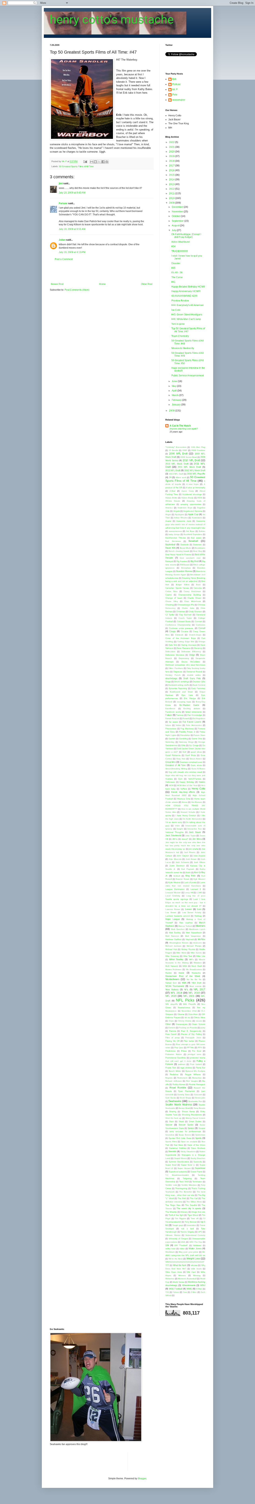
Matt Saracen (172, 936)
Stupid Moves (180, 1158)
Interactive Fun (194, 829)
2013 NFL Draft (176, 474)
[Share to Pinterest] (107, 162)
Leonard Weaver (173, 892)
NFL (186, 989)
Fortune (63, 203)
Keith (188, 872)
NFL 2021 (189, 996)
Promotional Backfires (175, 1058)
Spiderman (200, 1135)
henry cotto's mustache (112, 19)
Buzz (198, 584)
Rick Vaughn (192, 1081)
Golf (184, 752)
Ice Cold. (176, 310)
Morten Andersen (173, 969)
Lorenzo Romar (172, 909)
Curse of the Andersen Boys (180, 638)
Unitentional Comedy (195, 1235)
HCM (171, 785)
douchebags (171, 678)
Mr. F (175, 89)
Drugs (168, 681)
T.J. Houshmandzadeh (177, 1175)
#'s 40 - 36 (176, 272)
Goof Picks (190, 755)
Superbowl (200, 1168)
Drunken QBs (199, 681)
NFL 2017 (199, 989)
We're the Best (175, 1259)
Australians (197, 518)
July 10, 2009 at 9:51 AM (72, 229)
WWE (189, 1288)
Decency (198, 648)
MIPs (191, 959)
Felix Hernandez (194, 725)
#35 (173, 268)
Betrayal (169, 561)
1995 (184, 450)
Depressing (184, 658)
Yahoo (176, 1292)
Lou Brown (170, 912)
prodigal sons (194, 1054)
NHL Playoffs (189, 1004)
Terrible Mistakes (189, 1185)
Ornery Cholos (185, 1021)
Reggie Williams (193, 1074)
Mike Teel (187, 956)
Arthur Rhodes (181, 518)
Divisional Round (194, 672)
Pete (174, 94)
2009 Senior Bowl (188, 457)
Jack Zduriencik (173, 835)
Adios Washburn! (180, 241)
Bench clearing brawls (179, 551)
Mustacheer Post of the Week (182, 976)
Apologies (179, 514)
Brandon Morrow (184, 571)
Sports (198, 1138)
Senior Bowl (184, 1108)
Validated (197, 1245)
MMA (184, 966)
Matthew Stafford (173, 939)
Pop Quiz (178, 1047)
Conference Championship (178, 625)
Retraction (197, 1078)
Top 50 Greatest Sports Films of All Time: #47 (188, 330)
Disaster (175, 263)
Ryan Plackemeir (186, 1091)
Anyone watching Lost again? (184, 428)
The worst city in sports (189, 1208)
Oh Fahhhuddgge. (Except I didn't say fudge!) (186, 235)
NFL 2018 (176, 992)
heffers (183, 789)
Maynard (190, 939)
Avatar (168, 521)
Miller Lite (200, 956)
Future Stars (199, 735)
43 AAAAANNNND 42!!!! (184, 295)
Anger (168, 514)
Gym (180, 779)
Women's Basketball (187, 1279)
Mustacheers (172, 979)
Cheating (169, 605)
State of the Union (196, 1145)
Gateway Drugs (186, 742)
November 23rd (188, 1011)
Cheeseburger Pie (185, 605)
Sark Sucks (170, 1098)
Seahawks (174, 1101)
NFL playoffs (171, 1004)
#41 (173, 281)
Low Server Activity (191, 912)
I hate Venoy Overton (185, 815)
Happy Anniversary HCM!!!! (185, 291)
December (178, 207)
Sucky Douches (198, 1158)
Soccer (168, 1125)
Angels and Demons (192, 511)
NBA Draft (196, 983)
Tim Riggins (180, 1218)
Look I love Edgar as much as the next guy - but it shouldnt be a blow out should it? (185, 902)
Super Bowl (171, 1165)
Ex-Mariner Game (189, 705)
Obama (181, 1014)
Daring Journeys (188, 645)
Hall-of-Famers (194, 779)
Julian (62, 239)
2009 (172, 202)
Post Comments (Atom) (77, 289)
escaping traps (184, 702)
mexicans (197, 943)
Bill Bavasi (185, 565)
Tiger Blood (192, 1215)
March (175, 395)
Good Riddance (172, 755)
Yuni (185, 1292)
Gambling (183, 738)
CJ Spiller (170, 615)
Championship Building (189, 595)
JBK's (174, 839)
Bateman (197, 544)
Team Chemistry (180, 336)
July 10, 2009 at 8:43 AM (72, 192)
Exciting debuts (191, 708)
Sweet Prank (196, 1172)
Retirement (182, 1078)
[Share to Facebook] (103, 162)
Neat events (195, 986)
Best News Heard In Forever (178, 554)
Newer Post (57, 284)
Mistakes (198, 963)
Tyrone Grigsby (187, 1232)
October (176, 216)
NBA (184, 982)
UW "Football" (181, 1245)
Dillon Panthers (176, 668)
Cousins (184, 631)
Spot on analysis (189, 1141)
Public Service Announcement (187, 375)
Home (102, 284)
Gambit (172, 738)
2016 (172, 170)
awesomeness (175, 531)
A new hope (192, 484)
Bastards (184, 544)
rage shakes (186, 1068)
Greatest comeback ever (191, 762)
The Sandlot (191, 1205)
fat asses (173, 722)
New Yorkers (172, 989)
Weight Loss (193, 1258)
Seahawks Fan (195, 1101)
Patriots (172, 1031)
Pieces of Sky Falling (191, 1034)
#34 (173, 246)
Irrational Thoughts (174, 832)
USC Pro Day (195, 1242)
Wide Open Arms (173, 1272)
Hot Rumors (196, 802)
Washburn (170, 1252)
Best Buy (197, 551)
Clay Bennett (185, 615)
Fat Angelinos (199, 718)
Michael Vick (171, 949)
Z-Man (194, 1292)
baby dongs (174, 534)
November (178, 211)
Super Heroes (184, 1168)
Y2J (167, 1292)
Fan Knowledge (194, 715)
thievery (184, 1212)
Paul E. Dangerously (191, 1031)
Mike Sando (196, 953)
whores (194, 1265)
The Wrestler (171, 1212)
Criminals (179, 635)
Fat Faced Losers (192, 722)
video (181, 1248)
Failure (168, 715)
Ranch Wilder (175, 1071)
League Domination (175, 889)
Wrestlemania (188, 1285)
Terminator (197, 1181)
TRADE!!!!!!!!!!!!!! (179, 251)
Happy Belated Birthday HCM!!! (188, 286)
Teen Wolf (183, 1181)
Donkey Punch (172, 675)
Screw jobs (200, 1098)
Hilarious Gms (183, 799)
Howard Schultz (187, 812)
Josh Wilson (199, 862)
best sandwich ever (190, 558)
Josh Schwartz (182, 862)
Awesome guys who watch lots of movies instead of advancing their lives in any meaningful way (185, 524)
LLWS (199, 892)
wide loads (196, 1269)
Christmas (180, 611)
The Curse (177, 277)
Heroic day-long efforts (183, 792)
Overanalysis (181, 1024)
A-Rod (172, 491)
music (181, 973)
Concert (198, 621)
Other (168, 1024)
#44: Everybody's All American (187, 305)
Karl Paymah (187, 869)
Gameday (169, 742)
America (169, 508)
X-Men (199, 1289)
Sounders (169, 1135)
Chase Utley (171, 601)
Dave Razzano (183, 648)
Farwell (186, 718)
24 (170, 477)
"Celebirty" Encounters (175, 447)
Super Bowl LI (188, 1165)
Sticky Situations (188, 1151)
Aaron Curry (187, 491)
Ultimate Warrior (172, 1235)
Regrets (169, 1078)
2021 (172, 147)
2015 (172, 175)
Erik (174, 79)
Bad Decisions (173, 541)
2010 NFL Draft (191, 460)
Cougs (172, 631)
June (175, 381)
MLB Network (171, 966)
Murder (168, 973)
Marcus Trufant (185, 926)
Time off (195, 1218)
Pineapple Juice (193, 1037)
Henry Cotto (198, 788)
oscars (199, 1021)
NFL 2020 (171, 996)
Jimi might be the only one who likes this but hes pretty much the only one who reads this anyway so (185, 845)
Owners (171, 1028)
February (177, 400)
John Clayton (183, 856)
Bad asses (196, 538)
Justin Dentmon (177, 866)
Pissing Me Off (172, 1041)
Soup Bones (185, 1135)
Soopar (201, 1128)
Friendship (185, 735)
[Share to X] (99, 162)
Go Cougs (194, 745)
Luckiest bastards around (177, 916)
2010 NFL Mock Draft (176, 464)
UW (167, 1245)
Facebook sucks (173, 712)
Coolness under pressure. (181, 628)
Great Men (170, 762)
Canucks (198, 588)
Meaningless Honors (179, 943)
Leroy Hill (188, 892)
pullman (181, 1064)
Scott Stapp (185, 1098)
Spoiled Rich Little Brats (180, 1138)
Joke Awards (199, 856)
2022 (172, 142)
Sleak (181, 1121)
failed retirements (193, 712)
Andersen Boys (185, 508)
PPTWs (190, 1047)
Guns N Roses (198, 769)
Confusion (200, 625)
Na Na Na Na (194, 979)
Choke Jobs (188, 608)
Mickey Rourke (188, 949)
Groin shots (196, 765)
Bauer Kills (170, 548)
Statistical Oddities (177, 1148)
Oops (171, 1021)
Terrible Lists (171, 1185)
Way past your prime (188, 1252)
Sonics (191, 1128)
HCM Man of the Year (187, 785)
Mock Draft (196, 966)
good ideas (196, 752)
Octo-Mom (193, 1014)
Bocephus (186, 568)
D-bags (202, 641)
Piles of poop (172, 1037)
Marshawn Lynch (197, 929)
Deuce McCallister (190, 662)
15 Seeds (173, 450)
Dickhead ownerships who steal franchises (185, 665)
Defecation (170, 651)
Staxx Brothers (198, 1148)
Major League (172, 919)
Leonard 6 (195, 889)
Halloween (170, 782)
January (176, 404)
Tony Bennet (191, 1222)
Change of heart (173, 598)
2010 (172, 198)
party (203, 1028)
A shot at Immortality (195, 487)
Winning (196, 1275)
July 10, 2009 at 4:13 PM (72, 252)
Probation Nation (173, 1054)
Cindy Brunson (195, 611)
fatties (178, 725)
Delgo (192, 655)
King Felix (190, 876)
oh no (187, 1017)
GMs (183, 745)
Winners (182, 1275)
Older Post (146, 284)
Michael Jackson (173, 946)
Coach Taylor (185, 618)
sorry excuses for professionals (185, 1131)
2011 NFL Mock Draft (189, 467)
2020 (172, 151)
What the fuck (180, 1265)
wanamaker (178, 99)
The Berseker (185, 1192)
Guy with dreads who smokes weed (185, 772)
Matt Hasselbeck (194, 932)
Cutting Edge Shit (185, 641)
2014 (172, 179)
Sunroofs (197, 1162)
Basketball (170, 544)
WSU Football (175, 1288)
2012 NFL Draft (172, 470)
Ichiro (177, 826)
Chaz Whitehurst (192, 601)
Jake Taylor (190, 835)
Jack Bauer (195, 832)
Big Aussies (182, 561)
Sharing (172, 1111)
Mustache (196, 973)
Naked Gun (171, 983)
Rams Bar (200, 1068)
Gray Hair (180, 759)
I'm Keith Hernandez (192, 819)
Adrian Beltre (171, 498)
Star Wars (178, 1145)
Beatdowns (200, 548)
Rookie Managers (197, 1084)
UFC (200, 1232)
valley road (170, 1248)
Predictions (170, 1051)
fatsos (168, 725)
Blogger (142, 1478)
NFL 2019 (194, 992)
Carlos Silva (171, 591)
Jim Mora (197, 839)
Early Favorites (198, 688)
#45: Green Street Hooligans (186, 314)
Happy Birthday (186, 782)
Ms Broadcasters (194, 969)
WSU (202, 1285)
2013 (172, 184)
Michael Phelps (194, 946)
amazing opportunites (190, 504)
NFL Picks (185, 1000)
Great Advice (196, 759)
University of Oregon (178, 1238)
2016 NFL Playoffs (196, 474)
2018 (172, 161)
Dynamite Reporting (178, 688)
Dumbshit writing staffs (178, 685)
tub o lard (187, 1229)
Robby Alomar (179, 1084)
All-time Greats (172, 501)
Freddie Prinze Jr (187, 732)
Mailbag (198, 916)
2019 (172, 156)
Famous (179, 715)
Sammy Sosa (183, 1094)
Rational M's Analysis (195, 1071)
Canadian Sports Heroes (177, 588)
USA (183, 1242)
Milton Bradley (176, 959)
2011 (172, 193)
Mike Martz (181, 953)
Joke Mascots (175, 859)
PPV (200, 1047)
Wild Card (191, 1272)
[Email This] (92, 162)
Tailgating (187, 1178)
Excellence (170, 708)
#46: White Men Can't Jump (186, 319)
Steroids (172, 1151)
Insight (180, 829)
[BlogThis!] (95, 162)
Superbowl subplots (178, 1172)
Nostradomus (184, 1007)
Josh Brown (191, 859)
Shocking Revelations (192, 1115)
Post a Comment (64, 259)
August (176, 225)
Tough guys (177, 1225)
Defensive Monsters (174, 655)
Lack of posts (190, 882)
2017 (172, 165)
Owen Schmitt (198, 1024)
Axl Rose (190, 531)
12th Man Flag (198, 447)
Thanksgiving (181, 1188)
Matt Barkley (175, 932)
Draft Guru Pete (192, 678)
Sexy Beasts (199, 1108)
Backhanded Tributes (175, 538)
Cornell (201, 628)
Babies (202, 531)
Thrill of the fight (176, 1215)
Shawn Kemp (188, 1111)
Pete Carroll (171, 1034)
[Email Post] (85, 161)
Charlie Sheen (194, 598)
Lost (199, 909)
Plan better (189, 1041)
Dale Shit (173, 645)
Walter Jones (195, 1248)
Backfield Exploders (193, 534)
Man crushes (185, 923)
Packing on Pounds (188, 1028)
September (178, 221)
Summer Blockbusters (179, 1162)
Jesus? (184, 839)
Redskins (174, 1074)
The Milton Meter (194, 1202)
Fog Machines (187, 728)
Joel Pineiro (190, 852)
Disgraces (177, 672)
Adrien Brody (187, 498)
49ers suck (181, 477)
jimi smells (193, 849)
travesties (191, 1225)
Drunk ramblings (181, 681)
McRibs (201, 939)
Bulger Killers (182, 584)
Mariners (200, 926)
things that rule (198, 1212)
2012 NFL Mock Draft (194, 470)
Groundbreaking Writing (176, 769)
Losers (188, 909)
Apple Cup (193, 514)
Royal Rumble (178, 1087)
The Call (194, 1198)
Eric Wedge (190, 698)
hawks (202, 782)
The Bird (182, 1198)
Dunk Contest (199, 685)
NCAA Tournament (174, 986)
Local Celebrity (172, 896)
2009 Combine (198, 450)
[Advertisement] (101, 272)
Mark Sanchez (178, 929)
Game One (197, 738)
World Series (178, 1282)
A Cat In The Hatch (180, 425)
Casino (168, 595)
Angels (176, 511)
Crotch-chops (195, 635)
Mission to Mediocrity (182, 348)
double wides (194, 675)
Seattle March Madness (178, 1104)
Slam (171, 1121)
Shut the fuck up (173, 1118)
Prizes (184, 1051)
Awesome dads (183, 521)
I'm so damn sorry (173, 822)
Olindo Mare (199, 1017)
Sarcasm (198, 1094)
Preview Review (180, 300)
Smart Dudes (195, 1121)
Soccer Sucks (186, 1125)
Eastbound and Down (181, 692)
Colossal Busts (184, 621)
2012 (172, 188)
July (174, 230)
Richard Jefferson (173, 1081)
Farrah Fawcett (172, 718)
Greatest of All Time (175, 765)
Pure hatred (196, 1064)
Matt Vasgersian (193, 936)
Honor (184, 802)
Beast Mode (185, 548)
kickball (177, 876)
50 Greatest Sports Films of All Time (76, 166)
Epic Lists (187, 695)
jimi (61, 183)
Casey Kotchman (192, 591)
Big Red (194, 561)
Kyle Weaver (199, 879)
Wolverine (169, 1279)
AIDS (199, 498)
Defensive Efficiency (191, 651)
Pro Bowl (196, 1051)
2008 (172, 410)
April (174, 390)
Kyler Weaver (174, 882)
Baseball (193, 541)
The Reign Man (172, 1205)
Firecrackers (170, 728)
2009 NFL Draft (178, 453)
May (174, 386)
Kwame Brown (182, 879)
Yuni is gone (178, 324)
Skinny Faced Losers (195, 1118)
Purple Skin (170, 1068)
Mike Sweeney (172, 956)
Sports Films (171, 1141)
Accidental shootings (192, 494)
